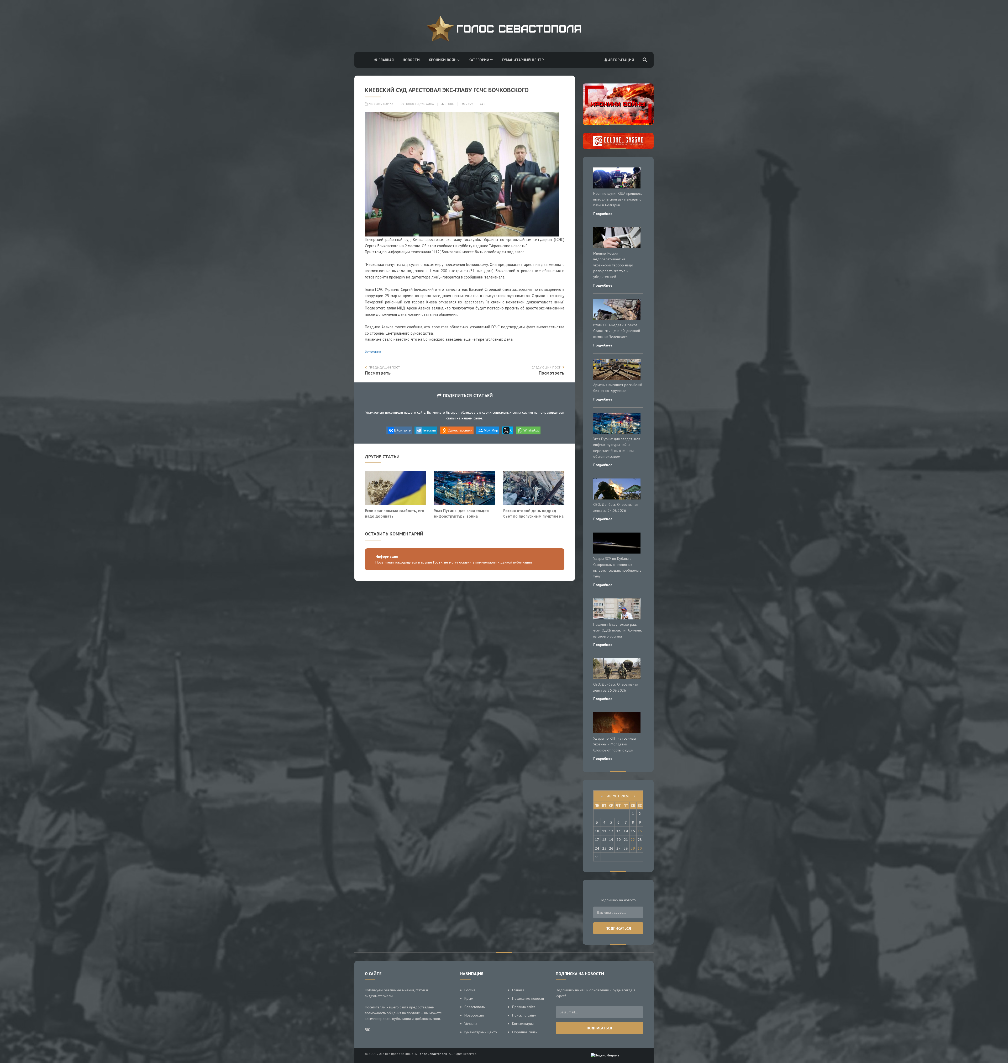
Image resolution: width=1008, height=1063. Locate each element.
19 (611, 839)
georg (449, 104)
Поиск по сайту (524, 1015)
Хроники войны (444, 59)
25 (604, 848)
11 (604, 831)
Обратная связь (524, 1032)
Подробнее (602, 213)
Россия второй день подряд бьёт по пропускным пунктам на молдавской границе (533, 516)
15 (633, 831)
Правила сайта (523, 1006)
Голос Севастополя (433, 1054)
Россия (469, 990)
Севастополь (474, 1006)
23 (640, 839)
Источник (373, 351)
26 (611, 848)
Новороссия (474, 1015)
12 (611, 831)
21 (626, 839)
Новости (411, 59)
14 (626, 831)
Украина (427, 104)
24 (597, 848)
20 (618, 839)
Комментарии (523, 1023)
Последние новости (528, 998)
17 (597, 839)
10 (597, 831)
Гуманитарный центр (523, 59)
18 (604, 839)
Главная (385, 59)
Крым (468, 998)
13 (618, 831)
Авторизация (620, 59)
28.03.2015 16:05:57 (380, 104)
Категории (479, 59)
